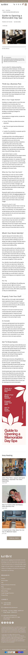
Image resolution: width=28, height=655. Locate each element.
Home (3, 10)
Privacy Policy (4, 595)
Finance (3, 578)
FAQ (2, 582)
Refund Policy (4, 591)
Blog (2, 587)
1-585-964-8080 (7, 602)
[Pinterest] (10, 623)
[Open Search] (16, 4)
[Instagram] (5, 623)
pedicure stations (19, 194)
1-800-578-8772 (7, 604)
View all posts (14, 538)
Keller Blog (8, 10)
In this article (5, 48)
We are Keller (4, 580)
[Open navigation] (26, 4)
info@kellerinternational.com (10, 607)
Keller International (11, 649)
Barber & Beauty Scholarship (8, 584)
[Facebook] (2, 623)
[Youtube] (13, 623)
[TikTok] (7, 623)
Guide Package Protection (7, 593)
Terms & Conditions (6, 589)
